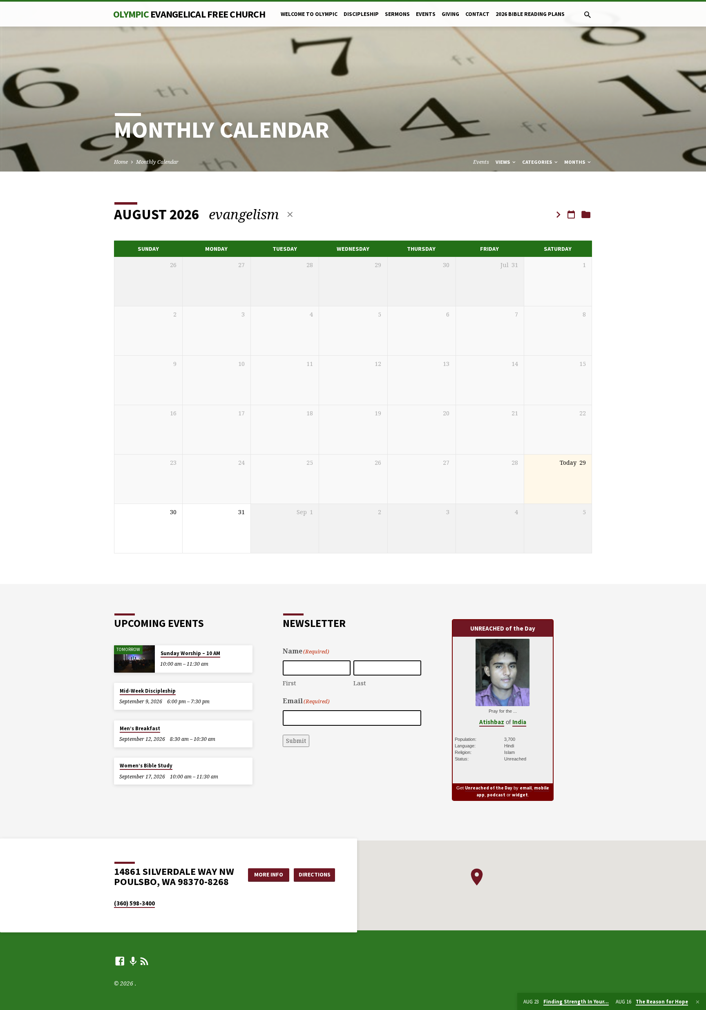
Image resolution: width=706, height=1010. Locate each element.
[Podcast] (133, 961)
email (526, 788)
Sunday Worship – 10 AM (190, 653)
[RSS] (144, 961)
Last (359, 683)
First (289, 683)
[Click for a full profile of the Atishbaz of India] (503, 702)
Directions (315, 874)
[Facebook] (120, 961)
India (519, 722)
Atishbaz (491, 722)
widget (520, 795)
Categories (537, 162)
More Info (268, 874)
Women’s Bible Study (146, 765)
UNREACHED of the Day (502, 628)
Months (575, 162)
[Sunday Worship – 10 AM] (134, 659)
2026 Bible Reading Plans (530, 14)
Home (121, 161)
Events (426, 14)
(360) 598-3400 (134, 903)
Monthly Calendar (157, 161)
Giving (450, 14)
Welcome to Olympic (309, 14)
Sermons (397, 14)
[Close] (697, 1002)
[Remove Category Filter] (290, 214)
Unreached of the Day (488, 788)
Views (503, 162)
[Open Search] (587, 14)
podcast (496, 795)
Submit (296, 741)
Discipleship (361, 14)
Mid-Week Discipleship (148, 690)
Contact (477, 14)
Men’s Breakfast (140, 728)
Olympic (189, 14)
